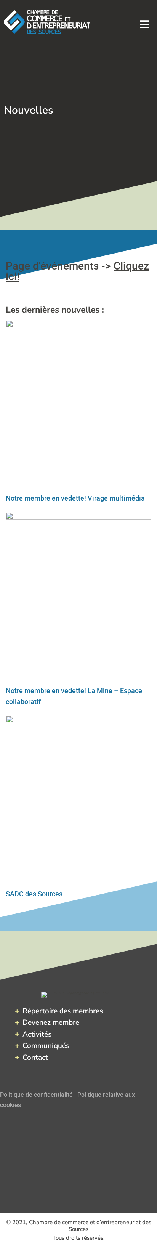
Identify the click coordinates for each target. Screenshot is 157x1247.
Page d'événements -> (77, 271)
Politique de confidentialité (36, 1094)
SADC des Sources (34, 894)
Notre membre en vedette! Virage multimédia (75, 498)
